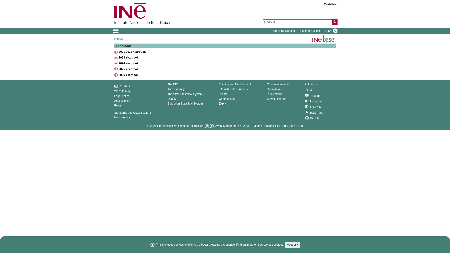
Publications (274, 94)
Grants (223, 94)
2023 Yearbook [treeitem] (129, 57)
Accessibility (122, 100)
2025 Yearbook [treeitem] (129, 69)
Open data (273, 89)
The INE (173, 84)
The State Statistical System (185, 94)
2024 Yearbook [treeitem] (129, 63)
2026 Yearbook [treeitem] (129, 74)
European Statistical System (185, 103)
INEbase (118, 38)
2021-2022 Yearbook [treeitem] (132, 51)
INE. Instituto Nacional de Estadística (180, 125)
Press (117, 105)
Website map (122, 91)
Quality (172, 98)
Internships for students (233, 89)
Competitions (227, 98)
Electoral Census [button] (284, 30)
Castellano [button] (331, 4)
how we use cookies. (271, 244)
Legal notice (122, 96)
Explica (223, 103)
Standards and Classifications (133, 112)
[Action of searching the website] (335, 22)
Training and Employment (235, 84)
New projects (122, 117)
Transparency (176, 89)
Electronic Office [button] (310, 30)
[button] (330, 31)
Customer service (278, 84)
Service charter (276, 98)
